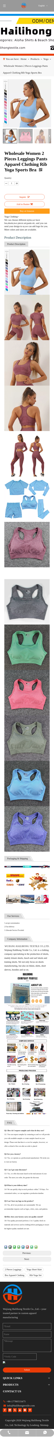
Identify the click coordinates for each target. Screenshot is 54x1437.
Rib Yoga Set (35, 1275)
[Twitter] (15, 1410)
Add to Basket (23, 204)
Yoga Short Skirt (34, 1269)
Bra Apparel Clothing (14, 1275)
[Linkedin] (10, 1410)
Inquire (22, 197)
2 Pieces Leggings (13, 1269)
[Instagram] (25, 1410)
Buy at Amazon (27, 211)
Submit (27, 1370)
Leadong (34, 1425)
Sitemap (44, 1425)
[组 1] (12, 1294)
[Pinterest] (30, 1410)
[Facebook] (5, 1410)
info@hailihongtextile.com (20, 1405)
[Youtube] (20, 1410)
